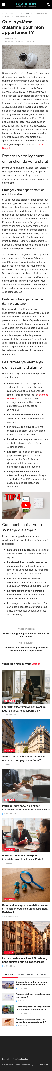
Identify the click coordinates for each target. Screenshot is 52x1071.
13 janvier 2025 (9, 863)
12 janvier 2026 (9, 715)
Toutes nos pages (42, 1064)
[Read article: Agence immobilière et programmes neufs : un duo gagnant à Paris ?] (26, 736)
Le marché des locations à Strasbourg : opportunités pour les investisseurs (25, 960)
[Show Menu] (3, 4)
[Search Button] (48, 4)
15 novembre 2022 (10, 38)
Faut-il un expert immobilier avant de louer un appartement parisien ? (24, 708)
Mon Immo (30, 13)
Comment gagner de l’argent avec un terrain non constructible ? (33, 1008)
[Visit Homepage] (26, 4)
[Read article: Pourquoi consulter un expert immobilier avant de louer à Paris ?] (26, 835)
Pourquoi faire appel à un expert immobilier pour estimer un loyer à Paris (26, 807)
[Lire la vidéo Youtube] (26, 505)
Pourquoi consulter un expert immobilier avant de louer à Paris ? (22, 857)
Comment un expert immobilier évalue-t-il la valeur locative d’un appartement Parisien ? (25, 908)
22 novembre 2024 (10, 916)
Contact (5, 1059)
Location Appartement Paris (13, 13)
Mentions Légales (20, 1059)
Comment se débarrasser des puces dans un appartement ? (31, 1021)
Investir (8, 952)
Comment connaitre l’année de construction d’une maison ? (31, 983)
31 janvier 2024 (9, 966)
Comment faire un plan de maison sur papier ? (33, 996)
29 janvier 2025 (9, 814)
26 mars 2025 (8, 764)
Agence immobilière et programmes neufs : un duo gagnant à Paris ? (23, 758)
